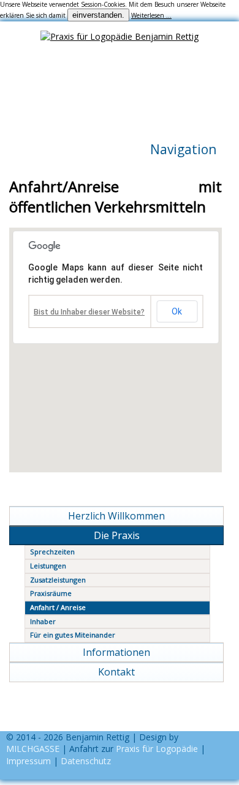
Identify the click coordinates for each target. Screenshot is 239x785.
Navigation (183, 149)
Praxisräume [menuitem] (51, 593)
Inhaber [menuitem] (43, 621)
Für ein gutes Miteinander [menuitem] (72, 634)
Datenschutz (86, 761)
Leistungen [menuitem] (48, 565)
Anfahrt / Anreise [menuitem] (58, 607)
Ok (177, 311)
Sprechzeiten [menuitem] (52, 551)
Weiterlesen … (151, 15)
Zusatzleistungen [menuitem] (58, 579)
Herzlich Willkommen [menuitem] (116, 516)
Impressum (28, 761)
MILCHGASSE (32, 748)
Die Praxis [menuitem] (117, 535)
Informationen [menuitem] (116, 652)
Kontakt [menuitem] (116, 672)
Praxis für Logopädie (157, 748)
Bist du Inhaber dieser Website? (89, 312)
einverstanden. (98, 15)
